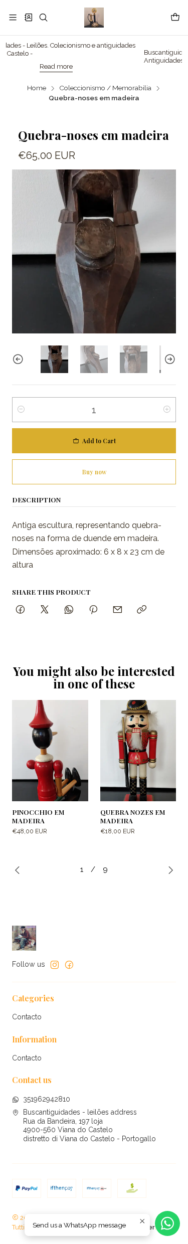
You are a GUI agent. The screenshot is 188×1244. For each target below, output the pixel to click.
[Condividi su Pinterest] (93, 610)
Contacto (27, 1017)
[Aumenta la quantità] (166, 410)
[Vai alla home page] (94, 18)
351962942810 (46, 1099)
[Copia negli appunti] (141, 610)
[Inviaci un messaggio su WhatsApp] (167, 1223)
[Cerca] (43, 17)
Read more (32, 66)
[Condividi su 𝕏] (44, 610)
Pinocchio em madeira (38, 816)
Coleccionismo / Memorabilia (105, 88)
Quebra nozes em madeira (132, 816)
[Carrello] (175, 18)
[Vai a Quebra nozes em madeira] (138, 750)
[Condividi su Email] (117, 610)
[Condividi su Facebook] (20, 610)
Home (36, 88)
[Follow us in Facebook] (69, 965)
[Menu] (13, 17)
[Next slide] (168, 359)
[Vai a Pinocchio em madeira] (50, 750)
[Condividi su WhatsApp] (69, 610)
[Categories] (28, 17)
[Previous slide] (19, 359)
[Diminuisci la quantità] (21, 410)
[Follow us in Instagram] (55, 965)
